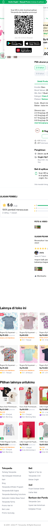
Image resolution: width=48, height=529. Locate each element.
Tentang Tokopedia (9, 472)
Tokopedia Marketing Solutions (14, 494)
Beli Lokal (5, 509)
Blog (4, 483)
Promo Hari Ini (7, 505)
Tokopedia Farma (8, 502)
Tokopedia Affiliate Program (12, 487)
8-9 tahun (40, 73)
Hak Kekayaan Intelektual (11, 476)
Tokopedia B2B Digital (10, 491)
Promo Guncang (8, 513)
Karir (3, 480)
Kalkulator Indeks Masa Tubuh (13, 498)
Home (2, 18)
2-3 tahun (40, 68)
